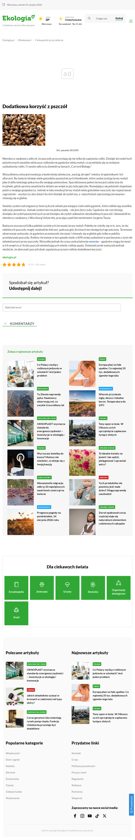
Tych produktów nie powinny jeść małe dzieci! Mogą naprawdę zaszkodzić (112, 488)
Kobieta (10, 766)
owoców (94, 241)
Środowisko (12, 779)
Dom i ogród (13, 759)
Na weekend (65, 24)
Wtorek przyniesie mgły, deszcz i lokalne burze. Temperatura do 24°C (112, 400)
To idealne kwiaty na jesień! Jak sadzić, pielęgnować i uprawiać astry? (112, 459)
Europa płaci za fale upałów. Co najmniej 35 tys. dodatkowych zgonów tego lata (112, 370)
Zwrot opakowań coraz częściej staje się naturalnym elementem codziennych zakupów (112, 518)
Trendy (10, 785)
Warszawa (47, 24)
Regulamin (78, 779)
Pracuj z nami (79, 772)
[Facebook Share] (104, 285)
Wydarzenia (12, 798)
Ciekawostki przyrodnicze (49, 40)
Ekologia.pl (8, 40)
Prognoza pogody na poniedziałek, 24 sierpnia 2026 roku (49, 516)
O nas (75, 759)
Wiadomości (24, 40)
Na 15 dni (77, 24)
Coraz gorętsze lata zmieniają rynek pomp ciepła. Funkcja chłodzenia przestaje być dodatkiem (44, 723)
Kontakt (76, 753)
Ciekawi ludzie (14, 792)
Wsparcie (77, 798)
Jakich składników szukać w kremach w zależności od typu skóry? (44, 699)
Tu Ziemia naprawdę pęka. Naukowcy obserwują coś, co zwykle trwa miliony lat (50, 400)
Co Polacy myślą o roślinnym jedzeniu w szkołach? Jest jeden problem (49, 370)
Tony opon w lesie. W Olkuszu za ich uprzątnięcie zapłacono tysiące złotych (112, 429)
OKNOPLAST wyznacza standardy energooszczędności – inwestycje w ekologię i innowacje (51, 431)
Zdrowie (10, 772)
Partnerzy (77, 792)
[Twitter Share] (113, 285)
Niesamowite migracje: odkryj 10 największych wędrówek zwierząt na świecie (51, 488)
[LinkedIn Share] (122, 285)
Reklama (76, 785)
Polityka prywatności (83, 766)
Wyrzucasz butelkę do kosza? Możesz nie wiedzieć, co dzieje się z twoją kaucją (51, 459)
